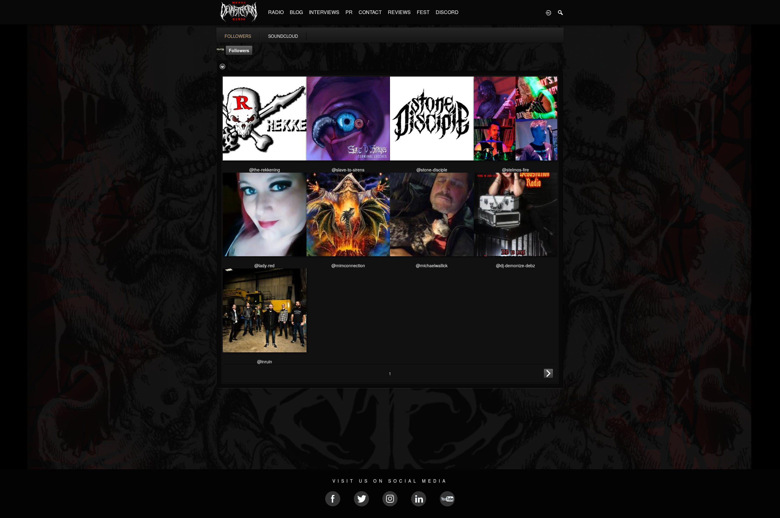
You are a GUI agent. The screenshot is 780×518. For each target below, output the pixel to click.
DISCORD (447, 12)
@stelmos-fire (515, 170)
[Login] (548, 12)
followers (238, 36)
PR (349, 12)
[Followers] (222, 66)
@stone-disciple (432, 170)
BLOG (296, 12)
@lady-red (264, 265)
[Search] (561, 12)
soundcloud (283, 36)
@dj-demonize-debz (515, 265)
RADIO (276, 12)
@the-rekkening (264, 170)
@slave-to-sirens (348, 170)
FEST (423, 12)
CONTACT (370, 12)
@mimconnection (348, 265)
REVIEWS (399, 12)
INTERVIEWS (324, 12)
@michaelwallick (432, 265)
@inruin (264, 361)
